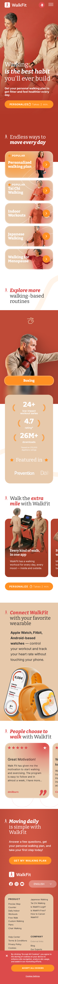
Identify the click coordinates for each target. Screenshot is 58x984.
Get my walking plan (30, 860)
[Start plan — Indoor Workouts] (46, 213)
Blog (33, 945)
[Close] (6, 955)
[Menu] (50, 5)
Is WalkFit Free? (38, 910)
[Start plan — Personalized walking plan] (46, 164)
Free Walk (13, 917)
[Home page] (15, 5)
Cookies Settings (33, 976)
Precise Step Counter (14, 905)
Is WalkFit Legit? (38, 907)
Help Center (14, 937)
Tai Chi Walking (38, 903)
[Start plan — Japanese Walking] (46, 236)
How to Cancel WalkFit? (38, 915)
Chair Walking (14, 928)
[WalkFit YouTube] (22, 884)
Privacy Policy (14, 944)
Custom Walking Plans (16, 923)
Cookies (12, 948)
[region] (29, 769)
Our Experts (36, 949)
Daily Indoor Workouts (14, 912)
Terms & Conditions (17, 940)
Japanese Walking (39, 899)
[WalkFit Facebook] (11, 884)
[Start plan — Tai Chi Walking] (46, 190)
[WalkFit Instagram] (17, 884)
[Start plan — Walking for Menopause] (46, 259)
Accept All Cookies (33, 968)
